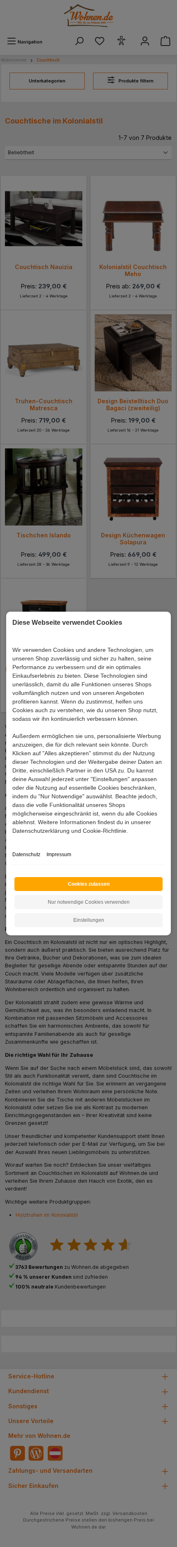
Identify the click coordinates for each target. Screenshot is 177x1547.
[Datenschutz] (13, 840)
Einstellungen (88, 920)
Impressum (59, 854)
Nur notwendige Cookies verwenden (89, 902)
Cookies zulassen (88, 884)
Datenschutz (26, 854)
